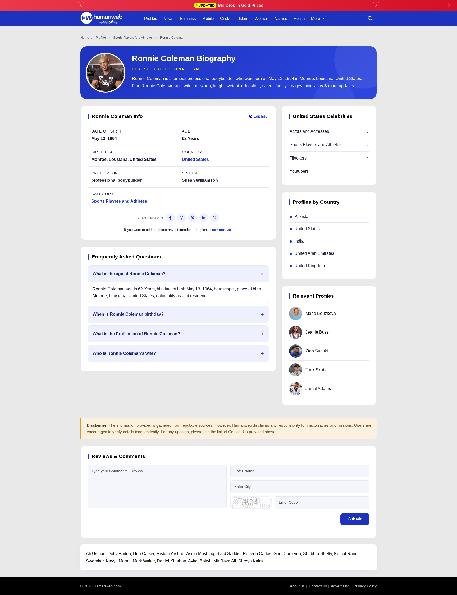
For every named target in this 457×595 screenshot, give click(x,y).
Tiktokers (329, 158)
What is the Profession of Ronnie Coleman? (136, 333)
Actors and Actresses (329, 131)
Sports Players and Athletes (133, 37)
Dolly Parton (119, 553)
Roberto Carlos (257, 553)
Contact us (318, 586)
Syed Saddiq (228, 553)
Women (261, 18)
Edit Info (260, 116)
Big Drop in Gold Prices (230, 5)
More (315, 18)
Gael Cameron (287, 553)
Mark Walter (144, 561)
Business (188, 18)
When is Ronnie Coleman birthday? (128, 314)
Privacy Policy (365, 586)
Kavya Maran (118, 561)
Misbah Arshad (170, 553)
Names (281, 18)
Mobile (208, 18)
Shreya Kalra (250, 561)
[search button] (370, 18)
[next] (376, 5)
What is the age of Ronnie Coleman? (129, 273)
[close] (449, 5)
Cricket (226, 18)
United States (195, 159)
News (168, 18)
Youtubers (329, 171)
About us (297, 586)
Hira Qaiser (143, 553)
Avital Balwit (199, 561)
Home (84, 37)
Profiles (150, 18)
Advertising (340, 586)
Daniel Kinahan (171, 561)
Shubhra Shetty (317, 553)
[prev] (81, 5)
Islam (243, 18)
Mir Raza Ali (224, 561)
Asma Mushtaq (200, 553)
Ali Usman (96, 553)
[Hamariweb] (101, 18)
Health (299, 18)
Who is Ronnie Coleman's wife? (124, 353)
